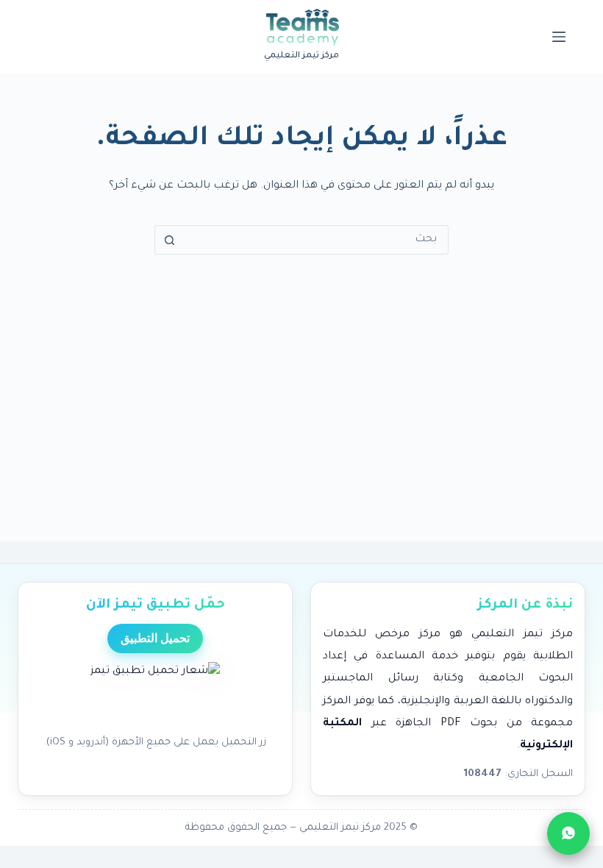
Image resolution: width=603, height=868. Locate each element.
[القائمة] (558, 36)
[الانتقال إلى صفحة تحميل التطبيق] (155, 694)
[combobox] (315, 240)
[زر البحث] (169, 240)
